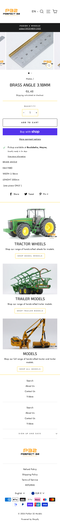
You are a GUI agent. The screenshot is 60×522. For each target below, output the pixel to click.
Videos (30, 396)
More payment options (30, 139)
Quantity (30, 106)
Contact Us (30, 391)
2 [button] (32, 73)
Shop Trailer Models (30, 311)
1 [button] (29, 73)
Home (29, 78)
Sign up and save (30, 433)
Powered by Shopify (30, 519)
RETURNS (30, 485)
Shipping (20, 95)
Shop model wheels (30, 256)
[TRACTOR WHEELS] (30, 224)
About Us (30, 386)
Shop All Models (30, 369)
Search (30, 380)
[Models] (30, 334)
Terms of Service (30, 479)
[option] (30, 27)
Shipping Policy (30, 474)
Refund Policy (30, 469)
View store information (17, 156)
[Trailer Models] (30, 279)
